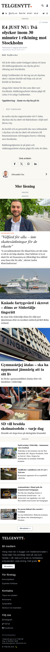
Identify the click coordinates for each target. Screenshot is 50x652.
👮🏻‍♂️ (12, 13)
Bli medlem (8, 566)
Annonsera (6, 599)
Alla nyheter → (25, 528)
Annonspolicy (9, 635)
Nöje (36, 13)
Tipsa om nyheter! (9, 595)
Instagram (8, 620)
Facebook (8, 628)
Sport (29, 13)
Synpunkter (7, 603)
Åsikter (22, 13)
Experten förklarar (9, 583)
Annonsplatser (8, 579)
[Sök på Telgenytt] (42, 5)
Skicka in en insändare (11, 608)
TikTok (7, 624)
